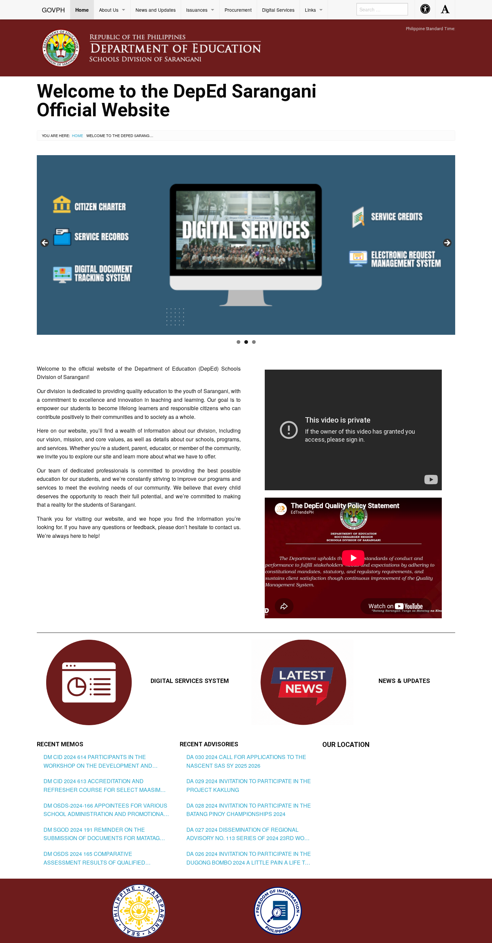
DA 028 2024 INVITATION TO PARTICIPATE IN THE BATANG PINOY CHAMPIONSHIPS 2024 (248, 810)
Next (447, 243)
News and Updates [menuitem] (156, 9)
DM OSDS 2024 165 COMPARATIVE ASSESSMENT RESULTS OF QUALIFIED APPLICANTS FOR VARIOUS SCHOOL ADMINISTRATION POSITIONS (94, 858)
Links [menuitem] (310, 9)
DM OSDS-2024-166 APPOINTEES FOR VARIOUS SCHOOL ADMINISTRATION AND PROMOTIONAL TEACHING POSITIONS (105, 810)
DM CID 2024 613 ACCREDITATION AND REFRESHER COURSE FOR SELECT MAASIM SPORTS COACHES (102, 785)
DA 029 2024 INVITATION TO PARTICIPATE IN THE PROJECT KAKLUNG (248, 785)
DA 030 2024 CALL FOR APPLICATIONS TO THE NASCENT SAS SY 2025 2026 (246, 761)
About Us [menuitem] (108, 9)
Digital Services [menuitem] (278, 9)
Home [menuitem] (82, 9)
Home (77, 135)
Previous (45, 243)
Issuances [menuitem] (197, 9)
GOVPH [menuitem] (53, 9)
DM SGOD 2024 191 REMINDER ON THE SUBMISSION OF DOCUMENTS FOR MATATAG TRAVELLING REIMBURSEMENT (102, 834)
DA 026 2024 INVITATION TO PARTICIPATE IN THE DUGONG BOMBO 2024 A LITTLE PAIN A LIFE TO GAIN (248, 858)
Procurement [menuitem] (238, 9)
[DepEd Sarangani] (158, 47)
